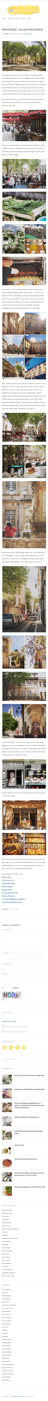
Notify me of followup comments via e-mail (15, 1027)
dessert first (5, 1302)
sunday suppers (7, 1355)
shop (28, 18)
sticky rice (5, 1266)
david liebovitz (6, 1299)
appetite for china (7, 1213)
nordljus (4, 1330)
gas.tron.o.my (6, 1226)
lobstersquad (6, 1324)
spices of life (6, 1260)
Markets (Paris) (7, 889)
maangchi (5, 1235)
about (4, 18)
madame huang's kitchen (10, 1238)
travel (17, 18)
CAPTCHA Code (7, 1012)
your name (5, 953)
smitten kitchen (6, 1349)
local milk (5, 1327)
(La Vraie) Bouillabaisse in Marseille (13, 899)
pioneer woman (7, 1339)
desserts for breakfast (9, 1305)
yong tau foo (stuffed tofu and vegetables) (30, 1089)
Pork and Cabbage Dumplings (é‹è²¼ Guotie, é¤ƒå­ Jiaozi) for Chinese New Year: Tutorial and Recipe (30, 1105)
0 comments (28, 34)
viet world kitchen (7, 1269)
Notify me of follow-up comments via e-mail (15, 1032)
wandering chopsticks (8, 1273)
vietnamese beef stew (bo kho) (26, 1159)
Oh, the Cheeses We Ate (10, 893)
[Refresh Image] (24, 999)
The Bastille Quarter (8, 883)
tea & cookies (6, 1361)
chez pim (4, 1292)
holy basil (5, 1232)
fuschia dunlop (6, 1223)
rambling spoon (7, 1343)
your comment (6, 929)
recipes (10, 18)
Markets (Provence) (8, 896)
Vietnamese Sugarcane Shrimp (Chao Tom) (30, 1187)
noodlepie (5, 1244)
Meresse (4, 745)
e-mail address (6, 963)
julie (6, 34)
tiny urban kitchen (7, 1371)
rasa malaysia (6, 1248)
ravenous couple (7, 1251)
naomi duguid (6, 1241)
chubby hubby (6, 1296)
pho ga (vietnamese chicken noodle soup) (29, 1075)
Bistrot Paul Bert (7, 886)
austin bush (5, 1216)
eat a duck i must (7, 1308)
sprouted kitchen (7, 1352)
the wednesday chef (8, 1364)
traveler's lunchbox (8, 1374)
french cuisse (6, 1314)
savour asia (5, 1254)
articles (22, 18)
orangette (5, 1336)
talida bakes (5, 1358)
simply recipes (6, 1346)
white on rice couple (8, 1276)
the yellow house (7, 1368)
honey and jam (6, 1317)
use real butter (6, 1377)
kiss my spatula (6, 1321)
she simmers (6, 1257)
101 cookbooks (6, 1289)
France (12, 909)
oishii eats (5, 1333)
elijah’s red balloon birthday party (27, 1117)
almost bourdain (7, 1210)
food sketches (6, 1311)
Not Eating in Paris (8, 880)
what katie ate (6, 1380)
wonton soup (19, 1145)
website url (5, 974)
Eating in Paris (6, 877)
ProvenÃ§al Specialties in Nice (12, 902)
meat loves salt (17, 1396)
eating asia (5, 1219)
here (16, 155)
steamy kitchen (6, 1263)
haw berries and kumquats (10, 1229)
